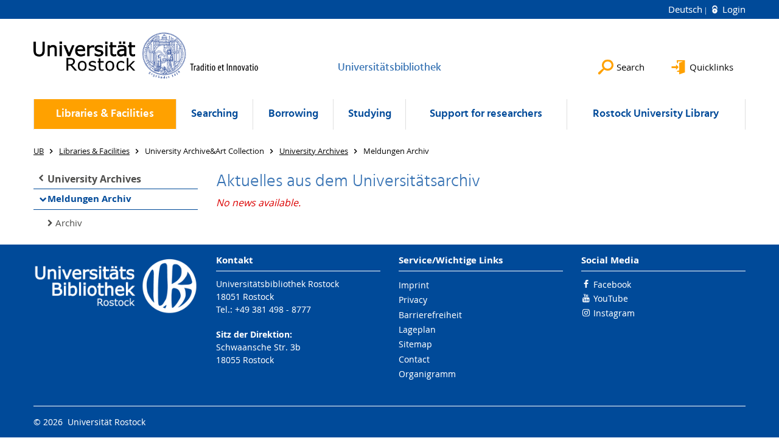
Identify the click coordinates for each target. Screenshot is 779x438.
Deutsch (686, 9)
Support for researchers (486, 114)
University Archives (94, 179)
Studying (369, 114)
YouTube (610, 298)
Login (733, 9)
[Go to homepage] (146, 55)
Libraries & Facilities (105, 114)
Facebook (612, 284)
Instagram (614, 313)
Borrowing (293, 114)
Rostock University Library (656, 114)
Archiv (68, 223)
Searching (214, 114)
